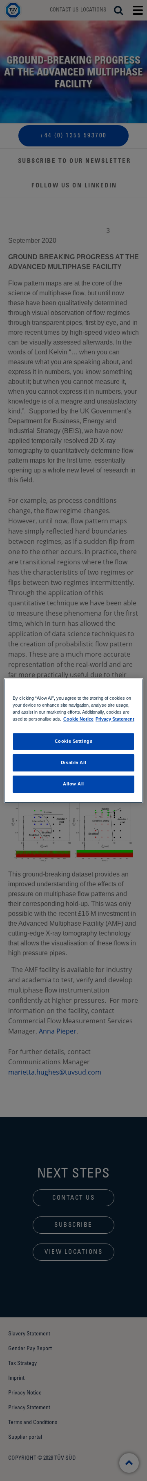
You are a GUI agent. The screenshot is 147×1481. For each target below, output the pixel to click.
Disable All (73, 762)
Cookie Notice (78, 719)
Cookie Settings (74, 741)
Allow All (73, 783)
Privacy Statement (115, 719)
